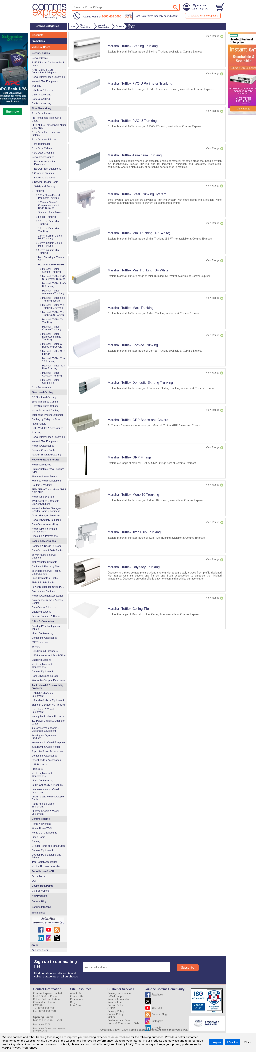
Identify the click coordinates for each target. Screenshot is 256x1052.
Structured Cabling (42, 392)
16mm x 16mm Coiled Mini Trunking (50, 237)
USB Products (39, 764)
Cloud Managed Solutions (46, 515)
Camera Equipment (42, 671)
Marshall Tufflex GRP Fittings (130, 457)
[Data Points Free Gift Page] (152, 19)
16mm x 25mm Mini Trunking (48, 230)
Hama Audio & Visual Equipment (43, 805)
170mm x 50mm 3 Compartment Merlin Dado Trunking (49, 205)
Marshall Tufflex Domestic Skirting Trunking (140, 382)
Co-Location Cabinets (43, 591)
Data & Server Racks (44, 541)
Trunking (36, 85)
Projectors (37, 769)
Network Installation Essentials (48, 77)
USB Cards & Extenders (45, 651)
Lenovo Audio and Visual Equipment (45, 791)
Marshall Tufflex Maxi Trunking (130, 308)
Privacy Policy (125, 1044)
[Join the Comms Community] (48, 920)
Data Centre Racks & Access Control (47, 601)
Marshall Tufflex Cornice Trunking (133, 345)
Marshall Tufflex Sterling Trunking (133, 46)
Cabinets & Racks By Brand (47, 546)
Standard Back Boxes (50, 212)
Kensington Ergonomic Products (44, 736)
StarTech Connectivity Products (48, 704)
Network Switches (41, 464)
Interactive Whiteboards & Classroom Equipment (45, 729)
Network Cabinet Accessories (47, 595)
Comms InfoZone (41, 907)
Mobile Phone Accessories (46, 866)
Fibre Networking (41, 108)
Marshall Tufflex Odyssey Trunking (134, 567)
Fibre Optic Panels (42, 113)
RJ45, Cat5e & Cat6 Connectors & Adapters (44, 71)
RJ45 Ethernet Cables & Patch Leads (48, 64)
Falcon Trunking (47, 216)
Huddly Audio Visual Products (48, 716)
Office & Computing (43, 621)
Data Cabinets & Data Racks (47, 550)
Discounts (37, 35)
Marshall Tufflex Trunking (52, 264)
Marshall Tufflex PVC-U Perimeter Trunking (140, 83)
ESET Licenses (40, 642)
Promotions (38, 41)
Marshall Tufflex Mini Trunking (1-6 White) (139, 233)
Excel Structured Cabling (45, 401)
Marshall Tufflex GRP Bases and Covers (138, 420)
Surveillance (38, 876)
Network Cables (41, 53)
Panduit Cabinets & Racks (46, 616)
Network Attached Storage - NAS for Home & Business (46, 510)
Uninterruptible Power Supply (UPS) (48, 470)
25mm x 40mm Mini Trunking (48, 251)
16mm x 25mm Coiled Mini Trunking (50, 244)
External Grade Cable (43, 450)
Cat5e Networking (41, 103)
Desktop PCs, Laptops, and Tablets (46, 627)
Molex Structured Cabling (45, 410)
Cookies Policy (100, 1044)
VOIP (34, 880)
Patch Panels (39, 423)
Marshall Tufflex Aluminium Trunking (135, 155)
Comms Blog (39, 901)
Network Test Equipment (45, 81)
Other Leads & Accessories (46, 760)
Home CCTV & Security (44, 832)
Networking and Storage (45, 459)
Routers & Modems (42, 485)
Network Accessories (43, 157)
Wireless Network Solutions (46, 480)
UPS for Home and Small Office (49, 655)
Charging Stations (44, 173)
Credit (34, 945)
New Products (40, 895)
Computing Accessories (44, 637)
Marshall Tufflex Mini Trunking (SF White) (139, 270)
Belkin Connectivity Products (47, 785)
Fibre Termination (41, 144)
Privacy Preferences (24, 1047)
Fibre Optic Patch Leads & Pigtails (46, 134)
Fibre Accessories (41, 387)
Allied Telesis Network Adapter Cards (48, 798)
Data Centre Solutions (44, 607)
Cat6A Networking (41, 94)
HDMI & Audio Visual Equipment (43, 694)
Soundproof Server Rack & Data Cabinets (46, 572)
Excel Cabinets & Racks (45, 578)
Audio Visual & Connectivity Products (47, 687)
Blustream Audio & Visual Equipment (45, 812)
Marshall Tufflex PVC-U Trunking (132, 121)
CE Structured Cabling (44, 397)
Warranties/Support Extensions (48, 680)
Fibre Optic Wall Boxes (44, 139)
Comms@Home (41, 818)
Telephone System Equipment (48, 415)
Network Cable (40, 58)
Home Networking (41, 823)
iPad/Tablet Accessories (44, 862)
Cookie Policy (115, 1014)
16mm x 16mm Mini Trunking (48, 223)
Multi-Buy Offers (41, 47)
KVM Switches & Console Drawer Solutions (45, 502)
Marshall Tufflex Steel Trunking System (137, 194)
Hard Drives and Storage (45, 676)
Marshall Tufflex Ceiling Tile (128, 609)
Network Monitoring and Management (45, 530)
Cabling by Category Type (46, 419)
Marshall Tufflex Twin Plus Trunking (134, 532)
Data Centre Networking (45, 524)
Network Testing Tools (46, 182)
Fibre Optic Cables (42, 148)
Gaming (36, 841)
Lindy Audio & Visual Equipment (43, 710)
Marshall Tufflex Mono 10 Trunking (133, 495)
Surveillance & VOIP (43, 871)
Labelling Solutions (42, 90)
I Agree (216, 1042)
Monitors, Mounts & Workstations (42, 666)
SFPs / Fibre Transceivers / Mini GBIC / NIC (49, 126)
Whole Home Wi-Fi (42, 828)
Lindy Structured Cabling (45, 406)
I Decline (232, 1042)
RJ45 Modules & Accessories (47, 428)
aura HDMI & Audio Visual (46, 747)
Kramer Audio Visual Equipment (49, 742)
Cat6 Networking (41, 99)
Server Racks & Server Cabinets (44, 556)
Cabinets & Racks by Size (46, 566)
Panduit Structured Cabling (46, 454)
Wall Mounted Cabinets (44, 562)
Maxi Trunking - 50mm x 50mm (51, 259)
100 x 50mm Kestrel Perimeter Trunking (49, 196)
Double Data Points (42, 885)
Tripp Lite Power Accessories (47, 751)
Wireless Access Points (44, 476)
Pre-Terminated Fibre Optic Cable (46, 119)
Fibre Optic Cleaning (43, 152)
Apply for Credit (40, 950)
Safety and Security (44, 186)
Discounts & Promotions (45, 536)
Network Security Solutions (46, 520)
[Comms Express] (49, 18)
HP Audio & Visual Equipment (48, 700)
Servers (36, 646)
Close (247, 1042)
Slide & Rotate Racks (43, 582)
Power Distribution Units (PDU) (48, 587)
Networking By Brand (43, 496)
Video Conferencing (42, 633)
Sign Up (203, 8)
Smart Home (38, 837)
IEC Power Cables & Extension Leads (48, 722)
